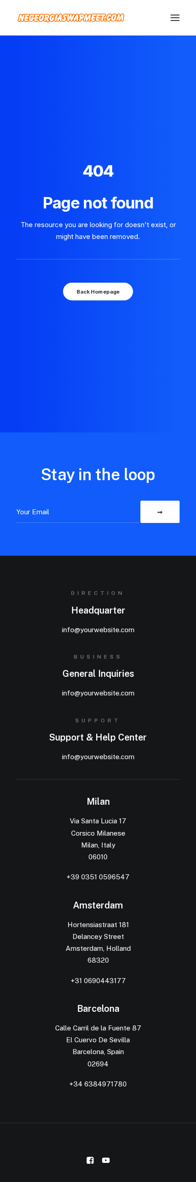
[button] (175, 18)
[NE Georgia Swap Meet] (71, 17)
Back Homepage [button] (98, 292)
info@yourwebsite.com (98, 630)
